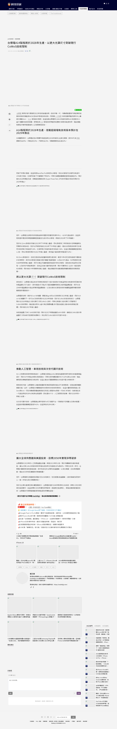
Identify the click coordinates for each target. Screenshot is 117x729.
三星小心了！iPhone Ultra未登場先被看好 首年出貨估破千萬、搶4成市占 (47, 561)
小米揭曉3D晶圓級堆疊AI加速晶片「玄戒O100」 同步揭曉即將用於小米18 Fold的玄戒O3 (19, 640)
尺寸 (47, 567)
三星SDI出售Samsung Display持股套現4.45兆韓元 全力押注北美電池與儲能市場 (44, 640)
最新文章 (11, 9)
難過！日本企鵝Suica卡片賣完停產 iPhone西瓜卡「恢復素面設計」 (25, 561)
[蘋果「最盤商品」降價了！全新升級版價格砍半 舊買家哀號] (90, 648)
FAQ (37, 721)
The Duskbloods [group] (55, 13)
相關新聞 (11, 594)
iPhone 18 (20, 542)
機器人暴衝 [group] (34, 13)
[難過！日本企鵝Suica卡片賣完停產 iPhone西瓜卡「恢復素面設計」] (26, 552)
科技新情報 (83, 9)
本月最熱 (105, 626)
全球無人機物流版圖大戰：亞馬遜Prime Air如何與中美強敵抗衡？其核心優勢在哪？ (69, 640)
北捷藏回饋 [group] (12, 13)
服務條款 (51, 721)
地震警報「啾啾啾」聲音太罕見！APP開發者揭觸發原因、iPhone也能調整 (102, 640)
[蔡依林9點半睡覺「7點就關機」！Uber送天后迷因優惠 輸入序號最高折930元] (90, 664)
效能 (41, 567)
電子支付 (92, 9)
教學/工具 (74, 9)
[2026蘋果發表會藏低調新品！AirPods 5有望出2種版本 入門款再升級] (68, 552)
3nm (26, 567)
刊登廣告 (32, 721)
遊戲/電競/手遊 (57, 9)
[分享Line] (10, 119)
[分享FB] (10, 114)
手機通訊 (20, 9)
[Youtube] (104, 4)
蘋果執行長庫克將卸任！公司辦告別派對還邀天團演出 (69, 616)
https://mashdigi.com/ (60, 584)
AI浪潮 (66, 9)
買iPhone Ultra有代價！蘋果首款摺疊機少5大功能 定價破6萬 (102, 672)
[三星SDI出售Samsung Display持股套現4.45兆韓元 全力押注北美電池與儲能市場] (45, 629)
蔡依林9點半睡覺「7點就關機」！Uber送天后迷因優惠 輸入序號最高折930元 (102, 664)
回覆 (79, 693)
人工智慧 (34, 567)
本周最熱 (97, 626)
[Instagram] (45, 717)
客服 (40, 721)
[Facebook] (42, 717)
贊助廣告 (11, 645)
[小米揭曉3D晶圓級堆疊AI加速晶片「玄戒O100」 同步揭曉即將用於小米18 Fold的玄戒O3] (19, 629)
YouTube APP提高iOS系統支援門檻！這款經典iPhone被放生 (102, 703)
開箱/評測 (40, 9)
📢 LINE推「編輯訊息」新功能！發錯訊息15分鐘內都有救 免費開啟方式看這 (45, 527)
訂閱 (73, 717)
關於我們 (79, 721)
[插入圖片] (74, 693)
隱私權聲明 (61, 721)
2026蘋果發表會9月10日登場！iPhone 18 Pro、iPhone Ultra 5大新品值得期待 (102, 656)
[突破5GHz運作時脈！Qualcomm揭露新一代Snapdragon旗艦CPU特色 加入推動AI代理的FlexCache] (45, 605)
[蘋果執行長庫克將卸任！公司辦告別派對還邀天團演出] (70, 605)
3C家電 (47, 9)
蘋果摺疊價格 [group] (23, 13)
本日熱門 (90, 626)
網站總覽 (85, 721)
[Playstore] (51, 717)
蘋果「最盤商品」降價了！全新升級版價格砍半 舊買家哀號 (102, 648)
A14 (53, 567)
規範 (10, 693)
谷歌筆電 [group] (44, 13)
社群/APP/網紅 (29, 9)
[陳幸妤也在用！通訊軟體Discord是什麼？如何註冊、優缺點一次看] (90, 632)
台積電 (20, 567)
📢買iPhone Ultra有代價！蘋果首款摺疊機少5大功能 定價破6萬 (40, 516)
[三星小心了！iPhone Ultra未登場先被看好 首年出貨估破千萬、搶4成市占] (47, 552)
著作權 (55, 721)
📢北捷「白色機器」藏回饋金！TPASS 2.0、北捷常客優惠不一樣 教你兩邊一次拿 (46, 519)
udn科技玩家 (10, 39)
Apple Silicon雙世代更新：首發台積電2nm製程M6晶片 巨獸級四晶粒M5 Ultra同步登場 (19, 616)
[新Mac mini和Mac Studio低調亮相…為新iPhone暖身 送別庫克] (90, 679)
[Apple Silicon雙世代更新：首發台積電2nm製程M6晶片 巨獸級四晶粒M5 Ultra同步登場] (19, 605)
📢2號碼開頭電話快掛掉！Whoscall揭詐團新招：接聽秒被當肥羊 (41, 524)
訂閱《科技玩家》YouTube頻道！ (40, 507)
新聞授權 (45, 721)
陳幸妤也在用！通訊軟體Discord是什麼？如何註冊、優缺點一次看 (102, 632)
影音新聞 (100, 9)
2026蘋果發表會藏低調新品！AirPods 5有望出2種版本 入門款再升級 (68, 561)
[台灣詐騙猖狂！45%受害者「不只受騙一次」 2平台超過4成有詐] (90, 687)
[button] (106, 4)
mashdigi (36, 496)
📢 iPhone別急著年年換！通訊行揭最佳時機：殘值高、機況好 (40, 521)
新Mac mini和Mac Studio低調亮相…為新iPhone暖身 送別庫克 (102, 680)
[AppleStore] (54, 717)
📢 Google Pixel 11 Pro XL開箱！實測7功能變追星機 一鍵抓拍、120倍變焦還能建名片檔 (49, 513)
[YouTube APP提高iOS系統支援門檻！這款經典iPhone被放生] (90, 703)
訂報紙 (73, 721)
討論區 (10, 671)
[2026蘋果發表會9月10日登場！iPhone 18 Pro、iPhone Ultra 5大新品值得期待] (90, 656)
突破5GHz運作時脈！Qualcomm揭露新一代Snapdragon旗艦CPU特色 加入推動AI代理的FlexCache (44, 616)
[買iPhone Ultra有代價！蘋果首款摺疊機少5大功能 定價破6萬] (90, 672)
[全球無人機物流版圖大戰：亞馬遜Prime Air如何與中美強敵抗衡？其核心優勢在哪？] (70, 629)
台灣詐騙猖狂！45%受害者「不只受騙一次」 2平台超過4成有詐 (102, 688)
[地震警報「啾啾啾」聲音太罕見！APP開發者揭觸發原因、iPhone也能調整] (90, 640)
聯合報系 (68, 721)
